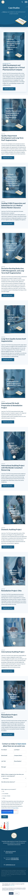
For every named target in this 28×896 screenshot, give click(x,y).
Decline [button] (16, 893)
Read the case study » (9, 88)
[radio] (13, 791)
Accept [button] (11, 893)
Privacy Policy (15, 807)
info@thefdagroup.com (10, 864)
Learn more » (12, 885)
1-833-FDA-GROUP (15, 858)
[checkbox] (13, 794)
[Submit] (22, 2)
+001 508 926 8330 (15, 859)
